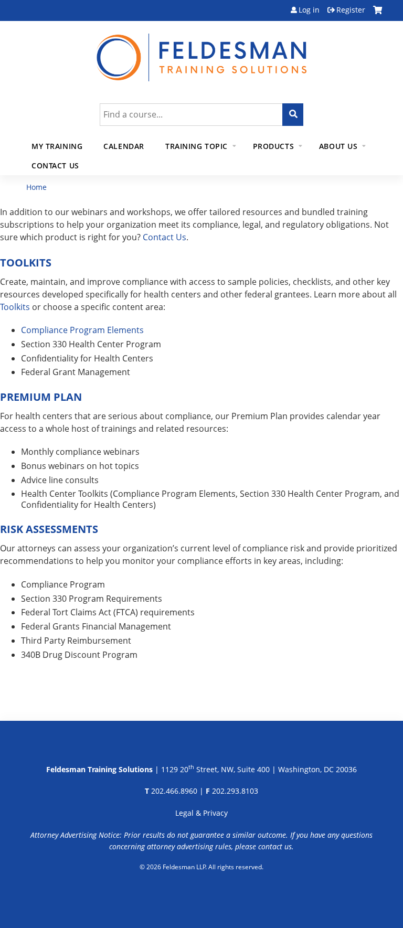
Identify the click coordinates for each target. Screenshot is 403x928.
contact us (275, 846)
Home (36, 187)
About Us (338, 146)
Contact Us (55, 165)
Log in (309, 10)
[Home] (201, 51)
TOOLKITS (25, 262)
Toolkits (15, 307)
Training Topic (196, 146)
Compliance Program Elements (82, 330)
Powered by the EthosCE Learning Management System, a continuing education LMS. (202, 894)
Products (273, 146)
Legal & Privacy (201, 813)
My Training (56, 146)
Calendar (123, 146)
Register (350, 10)
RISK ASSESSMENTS (49, 529)
